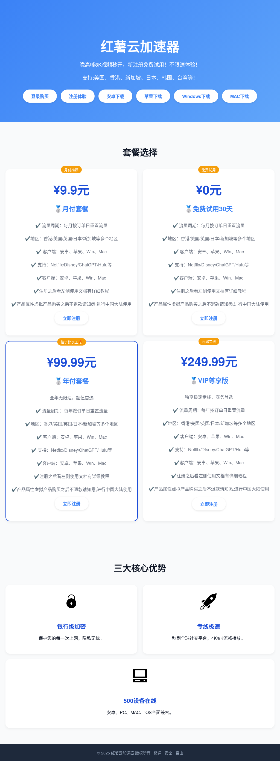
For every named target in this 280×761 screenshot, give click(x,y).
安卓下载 (115, 96)
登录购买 (40, 96)
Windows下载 (196, 96)
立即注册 (71, 318)
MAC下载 (239, 96)
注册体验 (77, 96)
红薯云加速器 (122, 753)
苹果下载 (153, 96)
